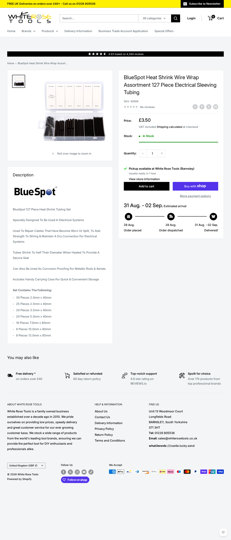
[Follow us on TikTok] (90, 472)
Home (11, 31)
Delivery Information (78, 31)
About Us (101, 411)
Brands (26, 31)
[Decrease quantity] (143, 153)
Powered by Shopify (19, 479)
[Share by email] (215, 106)
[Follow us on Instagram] (77, 472)
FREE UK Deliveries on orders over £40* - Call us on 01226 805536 (51, 3)
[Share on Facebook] (195, 106)
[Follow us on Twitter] (70, 472)
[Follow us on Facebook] (63, 472)
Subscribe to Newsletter (205, 3)
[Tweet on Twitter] (208, 106)
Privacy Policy (104, 429)
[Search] (175, 18)
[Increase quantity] (162, 153)
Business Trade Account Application (123, 31)
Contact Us (102, 417)
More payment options (195, 196)
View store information (144, 179)
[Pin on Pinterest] (201, 106)
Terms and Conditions (110, 440)
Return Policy (104, 435)
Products (48, 31)
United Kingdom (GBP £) (23, 465)
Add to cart (146, 186)
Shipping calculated (169, 126)
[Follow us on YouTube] (84, 472)
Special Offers (164, 31)
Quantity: (130, 153)
